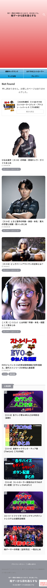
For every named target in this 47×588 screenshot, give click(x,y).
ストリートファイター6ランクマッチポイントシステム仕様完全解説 (23, 517)
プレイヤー (35, 76)
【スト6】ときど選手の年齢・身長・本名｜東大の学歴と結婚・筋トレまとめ (23, 223)
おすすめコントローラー (35, 71)
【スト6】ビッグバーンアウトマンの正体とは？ (22, 263)
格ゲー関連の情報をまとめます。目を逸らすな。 (24, 577)
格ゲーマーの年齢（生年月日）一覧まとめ (22, 549)
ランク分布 (12, 76)
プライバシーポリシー (18, 564)
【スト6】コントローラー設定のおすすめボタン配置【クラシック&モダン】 (23, 483)
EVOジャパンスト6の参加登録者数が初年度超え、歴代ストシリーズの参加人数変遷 (22, 366)
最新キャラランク (11, 71)
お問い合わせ (31, 564)
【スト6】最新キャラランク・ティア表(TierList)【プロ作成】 (21, 450)
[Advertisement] (23, 44)
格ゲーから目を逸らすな (23, 15)
